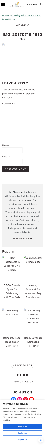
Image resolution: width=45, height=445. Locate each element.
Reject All (22, 440)
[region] (22, 422)
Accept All (22, 426)
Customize (22, 433)
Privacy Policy (22, 381)
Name (6, 145)
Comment (8, 103)
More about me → (22, 238)
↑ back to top (22, 365)
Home (5, 15)
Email (6, 156)
